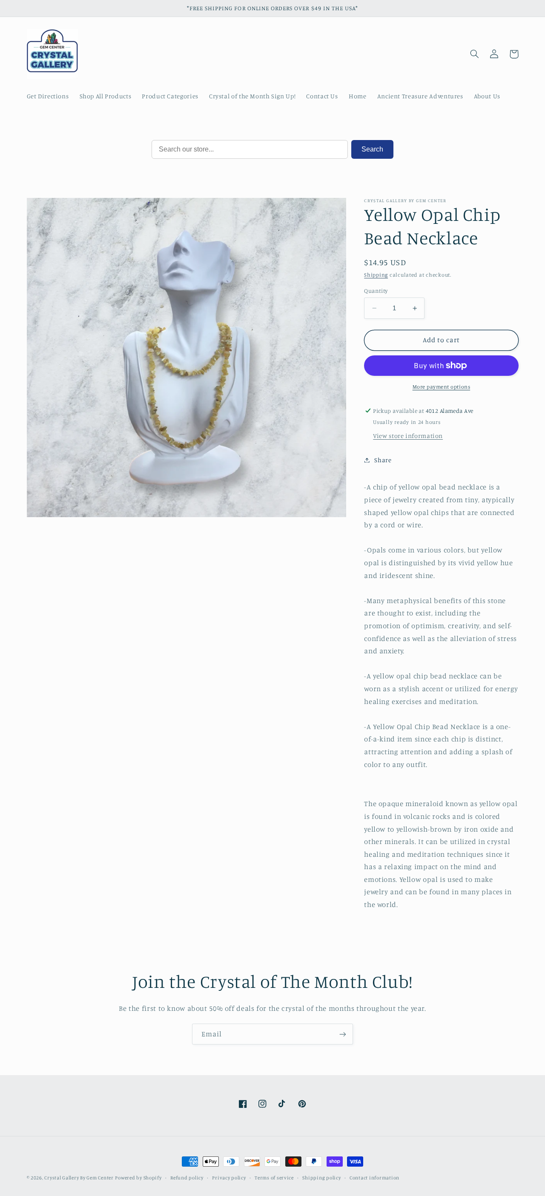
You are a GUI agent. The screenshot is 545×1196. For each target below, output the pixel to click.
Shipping (376, 275)
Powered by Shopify (138, 1178)
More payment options (441, 386)
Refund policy (187, 1178)
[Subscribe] (343, 1034)
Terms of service (274, 1178)
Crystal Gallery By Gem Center (78, 1178)
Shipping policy (321, 1178)
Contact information (374, 1178)
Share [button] (382, 460)
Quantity (375, 290)
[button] (475, 54)
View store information (408, 435)
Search (372, 149)
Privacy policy (229, 1178)
